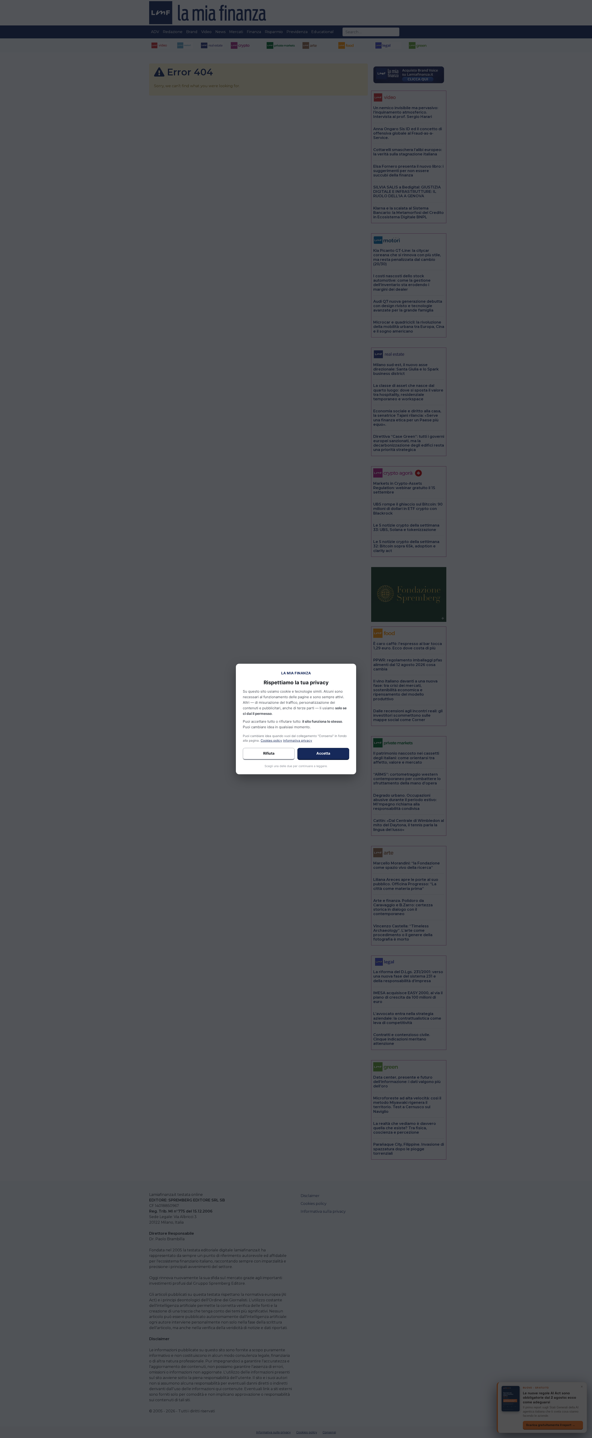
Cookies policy (271, 740)
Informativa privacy (297, 740)
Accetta (323, 753)
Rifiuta (268, 753)
